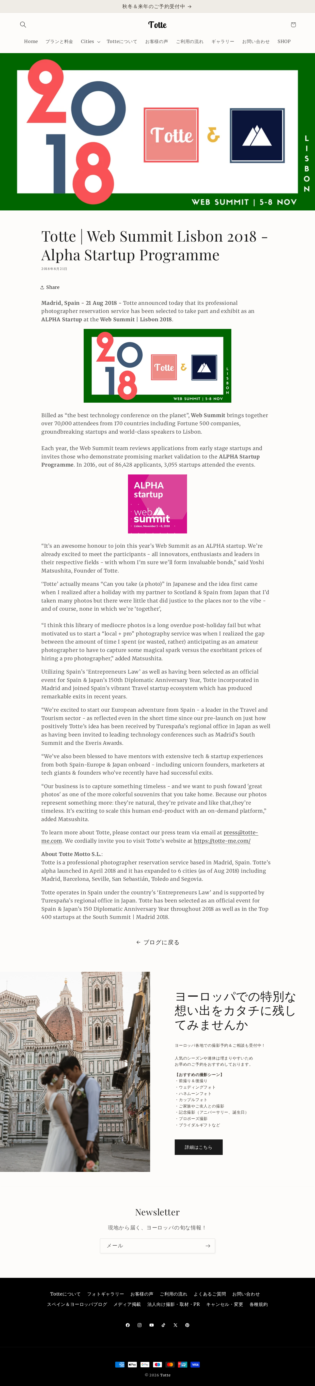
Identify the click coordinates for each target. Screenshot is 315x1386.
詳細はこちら (199, 1147)
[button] (23, 25)
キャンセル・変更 (224, 1304)
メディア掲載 (127, 1304)
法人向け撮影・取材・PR (173, 1304)
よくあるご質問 (210, 1294)
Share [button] (53, 287)
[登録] (208, 1246)
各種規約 (259, 1304)
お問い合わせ (246, 1294)
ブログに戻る (161, 942)
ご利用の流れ (174, 1294)
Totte (165, 1375)
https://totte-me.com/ (222, 841)
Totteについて (65, 1294)
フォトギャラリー (105, 1294)
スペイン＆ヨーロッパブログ (77, 1304)
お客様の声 (142, 1294)
